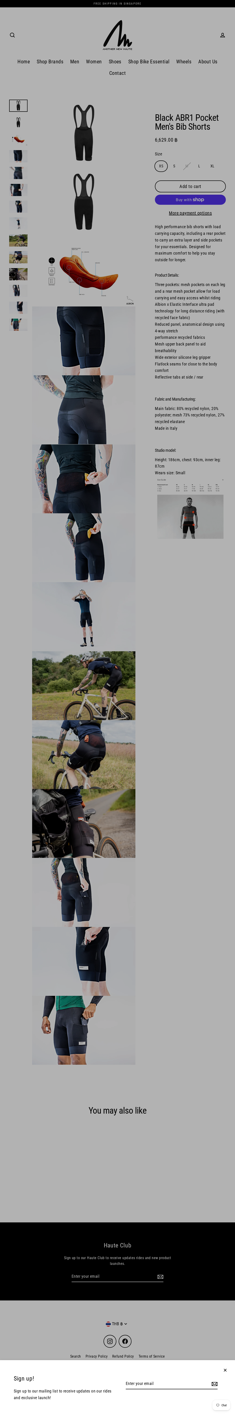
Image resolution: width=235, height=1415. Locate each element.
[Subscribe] (214, 1384)
